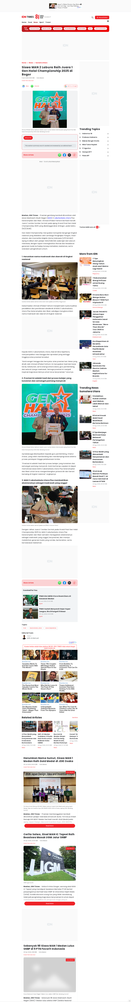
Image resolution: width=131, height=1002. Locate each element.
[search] (92, 17)
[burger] (108, 21)
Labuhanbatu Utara (62, 218)
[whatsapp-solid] (59, 155)
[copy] (74, 155)
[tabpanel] (50, 145)
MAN (50, 218)
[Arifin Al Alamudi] (24, 637)
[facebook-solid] (64, 155)
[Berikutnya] (78, 730)
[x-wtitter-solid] (69, 155)
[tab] (29, 138)
